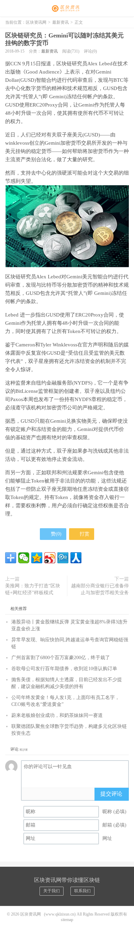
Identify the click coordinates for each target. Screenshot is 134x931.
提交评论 (111, 794)
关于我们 (51, 890)
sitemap (67, 919)
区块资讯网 (67, 8)
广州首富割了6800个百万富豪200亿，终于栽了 (60, 657)
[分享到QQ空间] (36, 557)
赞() (56, 533)
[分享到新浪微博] (49, 557)
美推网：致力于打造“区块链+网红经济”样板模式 (32, 589)
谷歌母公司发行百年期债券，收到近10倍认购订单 (64, 668)
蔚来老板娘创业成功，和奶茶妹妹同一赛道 (57, 715)
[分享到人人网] (75, 557)
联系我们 (82, 890)
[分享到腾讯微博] (62, 557)
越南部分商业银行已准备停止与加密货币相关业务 (100, 589)
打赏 (83, 533)
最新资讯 (60, 22)
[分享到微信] (23, 557)
